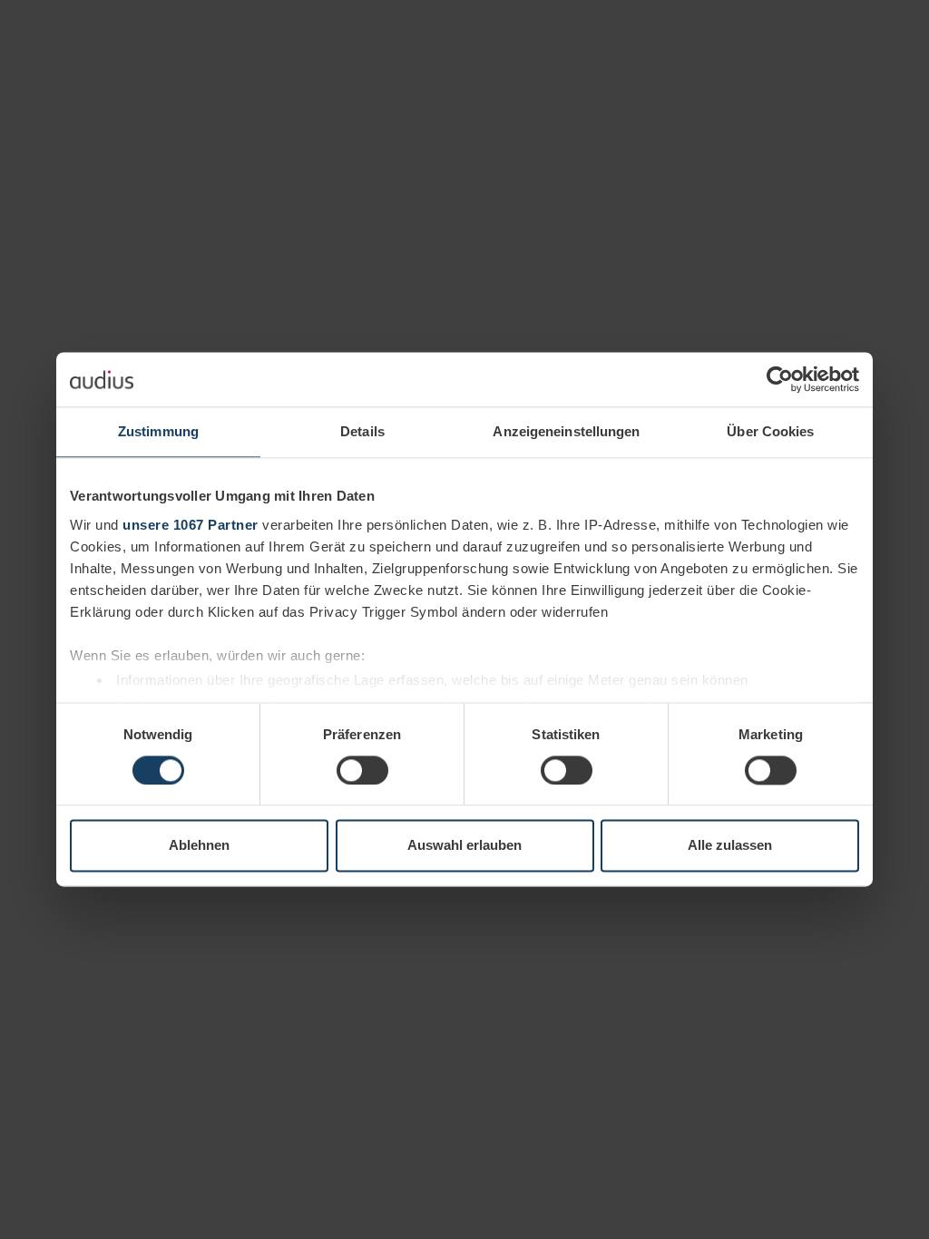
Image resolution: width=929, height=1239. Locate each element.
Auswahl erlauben (464, 846)
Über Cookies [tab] (770, 431)
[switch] (362, 770)
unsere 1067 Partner (190, 524)
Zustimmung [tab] (158, 431)
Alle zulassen (730, 846)
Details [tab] (362, 431)
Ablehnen (199, 846)
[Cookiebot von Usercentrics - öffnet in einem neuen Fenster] (779, 379)
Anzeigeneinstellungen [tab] (566, 431)
